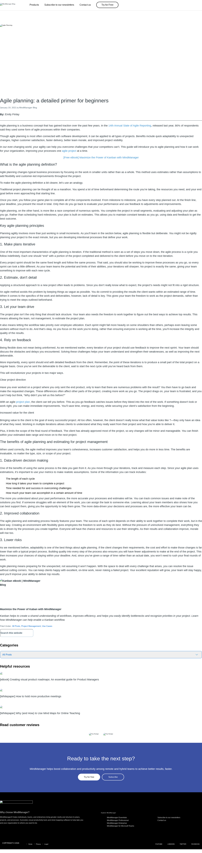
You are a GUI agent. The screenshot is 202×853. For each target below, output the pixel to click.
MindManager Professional (118, 820)
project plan (23, 401)
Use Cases (47, 626)
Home (30, 844)
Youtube (158, 844)
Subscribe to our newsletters (168, 818)
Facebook (195, 844)
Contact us (161, 820)
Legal (46, 844)
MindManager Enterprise (117, 823)
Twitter (183, 844)
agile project (69, 150)
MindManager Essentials (117, 818)
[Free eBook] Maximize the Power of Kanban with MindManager (101, 157)
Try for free (89, 777)
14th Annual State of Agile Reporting (129, 125)
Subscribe (113, 777)
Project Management (31, 626)
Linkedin (171, 844)
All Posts (16, 626)
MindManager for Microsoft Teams (120, 826)
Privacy (38, 844)
